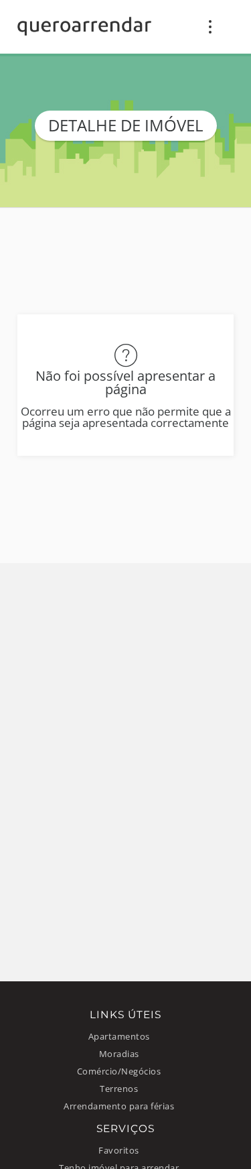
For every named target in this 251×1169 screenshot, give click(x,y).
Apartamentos (119, 1036)
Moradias (119, 1054)
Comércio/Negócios (119, 1071)
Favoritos (118, 1150)
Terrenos (119, 1089)
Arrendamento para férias (119, 1106)
